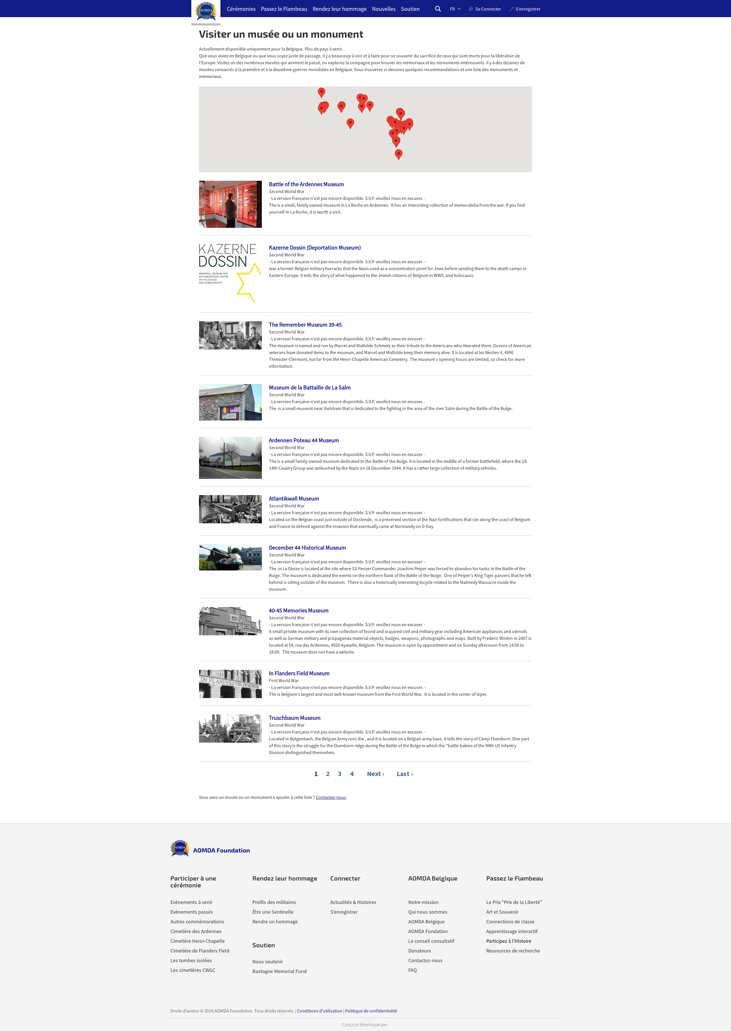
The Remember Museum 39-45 (305, 324)
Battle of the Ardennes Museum (306, 184)
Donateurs (419, 950)
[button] (396, 132)
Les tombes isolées (191, 960)
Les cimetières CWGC (192, 970)
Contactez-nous (331, 797)
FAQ (412, 970)
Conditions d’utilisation (319, 1011)
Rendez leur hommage (340, 8)
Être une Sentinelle (273, 912)
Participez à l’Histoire (508, 941)
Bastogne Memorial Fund (279, 971)
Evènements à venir (191, 902)
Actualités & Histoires (353, 902)
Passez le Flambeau (284, 8)
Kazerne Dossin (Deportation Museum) (315, 247)
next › (375, 773)
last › (405, 773)
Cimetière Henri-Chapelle (197, 941)
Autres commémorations (197, 921)
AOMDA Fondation (428, 931)
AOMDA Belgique (426, 921)
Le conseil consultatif (431, 941)
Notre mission (423, 902)
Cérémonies (241, 8)
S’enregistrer (528, 9)
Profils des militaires (274, 902)
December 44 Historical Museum (307, 547)
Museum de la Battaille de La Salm (310, 387)
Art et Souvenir (502, 912)
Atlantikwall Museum (294, 498)
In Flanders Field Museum (299, 673)
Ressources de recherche (513, 950)
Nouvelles (383, 8)
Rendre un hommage (275, 921)
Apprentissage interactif (511, 931)
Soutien (410, 8)
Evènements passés (191, 912)
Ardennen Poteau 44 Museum (304, 440)
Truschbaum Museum (295, 717)
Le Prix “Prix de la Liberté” (514, 902)
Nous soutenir (267, 961)
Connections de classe (510, 921)
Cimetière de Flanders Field (199, 950)
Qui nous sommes (427, 912)
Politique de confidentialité (371, 1011)
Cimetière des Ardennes (196, 931)
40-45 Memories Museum (299, 610)
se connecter (488, 9)
